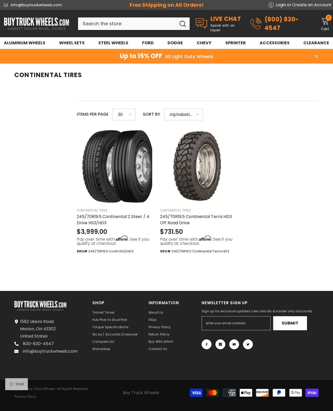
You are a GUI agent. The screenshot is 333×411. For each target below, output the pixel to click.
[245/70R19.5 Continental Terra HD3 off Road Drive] (197, 166)
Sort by (151, 114)
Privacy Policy (25, 396)
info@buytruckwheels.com (36, 5)
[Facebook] (207, 344)
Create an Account (311, 5)
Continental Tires (92, 210)
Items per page (92, 114)
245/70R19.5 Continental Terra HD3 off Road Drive (196, 220)
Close (316, 56)
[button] (124, 114)
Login (281, 5)
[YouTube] (234, 344)
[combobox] (127, 23)
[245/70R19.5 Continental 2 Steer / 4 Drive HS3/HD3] (114, 166)
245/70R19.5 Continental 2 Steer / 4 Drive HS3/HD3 (113, 220)
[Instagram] (220, 344)
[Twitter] (248, 344)
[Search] (134, 23)
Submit (290, 323)
